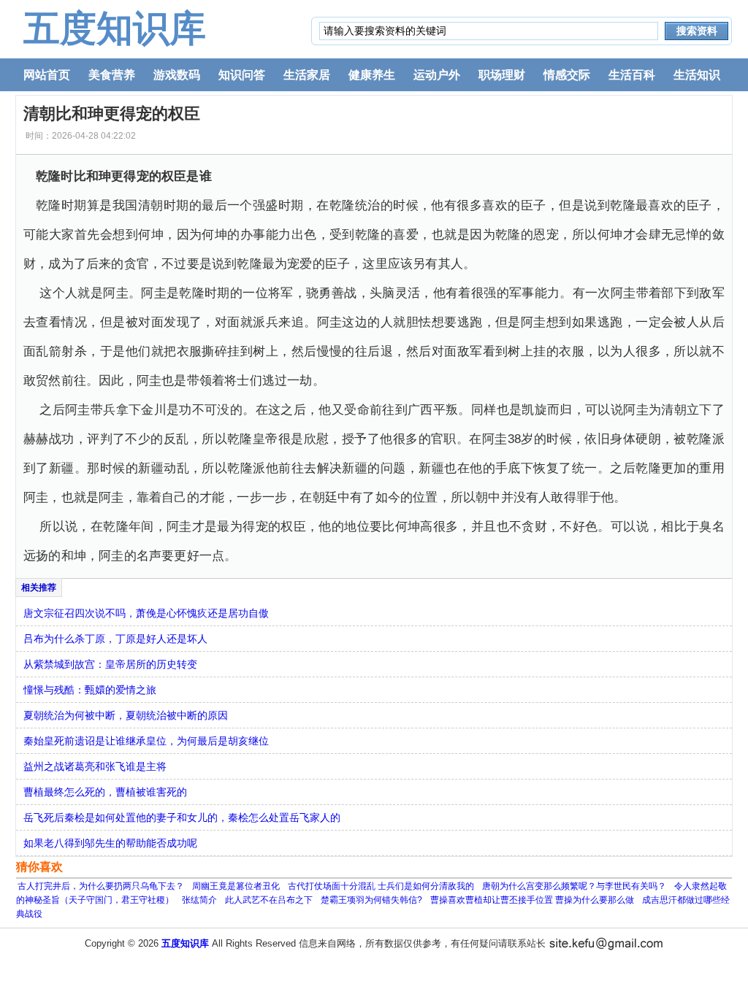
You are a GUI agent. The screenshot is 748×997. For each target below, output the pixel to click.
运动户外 (436, 75)
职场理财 (501, 75)
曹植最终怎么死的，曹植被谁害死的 (105, 792)
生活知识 (696, 75)
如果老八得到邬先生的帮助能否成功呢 (110, 843)
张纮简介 (199, 900)
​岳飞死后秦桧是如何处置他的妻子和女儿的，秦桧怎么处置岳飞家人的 (181, 817)
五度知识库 (114, 28)
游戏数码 (176, 75)
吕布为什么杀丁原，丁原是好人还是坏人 (115, 638)
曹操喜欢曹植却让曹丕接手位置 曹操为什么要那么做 (532, 900)
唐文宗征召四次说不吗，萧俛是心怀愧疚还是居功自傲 (146, 613)
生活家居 (306, 75)
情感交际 (566, 75)
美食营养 (111, 75)
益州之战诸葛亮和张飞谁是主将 (95, 766)
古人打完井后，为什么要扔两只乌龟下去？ (101, 886)
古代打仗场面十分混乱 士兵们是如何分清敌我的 (381, 886)
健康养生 (371, 75)
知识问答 (241, 75)
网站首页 (46, 75)
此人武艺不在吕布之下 (269, 900)
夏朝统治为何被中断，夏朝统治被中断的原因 (125, 715)
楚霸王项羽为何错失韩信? (371, 900)
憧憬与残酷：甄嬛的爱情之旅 (89, 690)
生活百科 (631, 75)
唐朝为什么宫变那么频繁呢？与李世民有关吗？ (574, 886)
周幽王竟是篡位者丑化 (236, 886)
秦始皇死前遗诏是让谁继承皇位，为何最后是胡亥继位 (146, 741)
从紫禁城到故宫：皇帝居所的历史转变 (110, 664)
